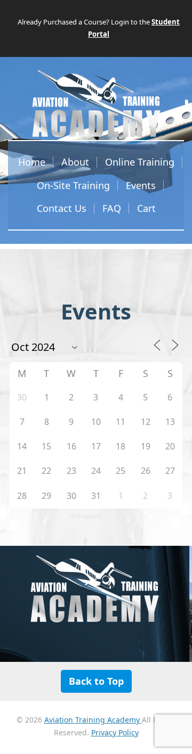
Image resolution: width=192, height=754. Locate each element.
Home (31, 161)
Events (141, 185)
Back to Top (96, 681)
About (75, 161)
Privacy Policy (115, 732)
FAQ (111, 208)
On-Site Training (73, 185)
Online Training (139, 161)
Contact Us (61, 208)
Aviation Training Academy (93, 720)
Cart (146, 208)
